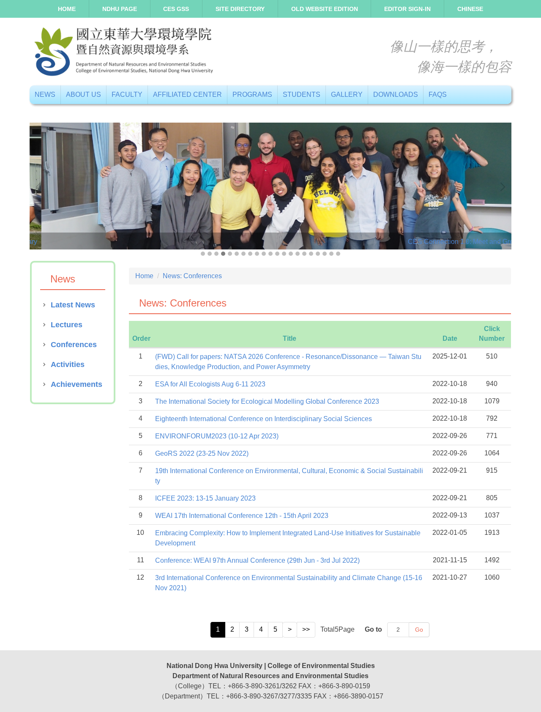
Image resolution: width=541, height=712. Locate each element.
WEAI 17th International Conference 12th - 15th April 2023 (241, 515)
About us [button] (83, 94)
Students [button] (301, 94)
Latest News (73, 305)
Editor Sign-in (407, 8)
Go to (373, 629)
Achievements (76, 384)
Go (419, 629)
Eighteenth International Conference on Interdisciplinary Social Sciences (263, 418)
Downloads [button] (395, 94)
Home (67, 8)
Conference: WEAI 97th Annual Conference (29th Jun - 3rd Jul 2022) (257, 560)
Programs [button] (252, 94)
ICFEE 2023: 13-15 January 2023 (205, 498)
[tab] (202, 253)
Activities (68, 364)
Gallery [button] (347, 94)
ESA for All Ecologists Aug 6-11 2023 (210, 384)
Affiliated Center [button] (187, 94)
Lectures (66, 324)
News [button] (45, 94)
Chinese (470, 8)
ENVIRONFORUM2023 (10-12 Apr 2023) (217, 436)
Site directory (240, 8)
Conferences (74, 344)
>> (306, 629)
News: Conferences (192, 275)
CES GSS (176, 8)
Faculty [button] (127, 94)
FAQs (438, 94)
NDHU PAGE (119, 8)
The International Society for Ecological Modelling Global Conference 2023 (267, 401)
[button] (40, 186)
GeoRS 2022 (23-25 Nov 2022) (202, 453)
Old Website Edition (324, 8)
